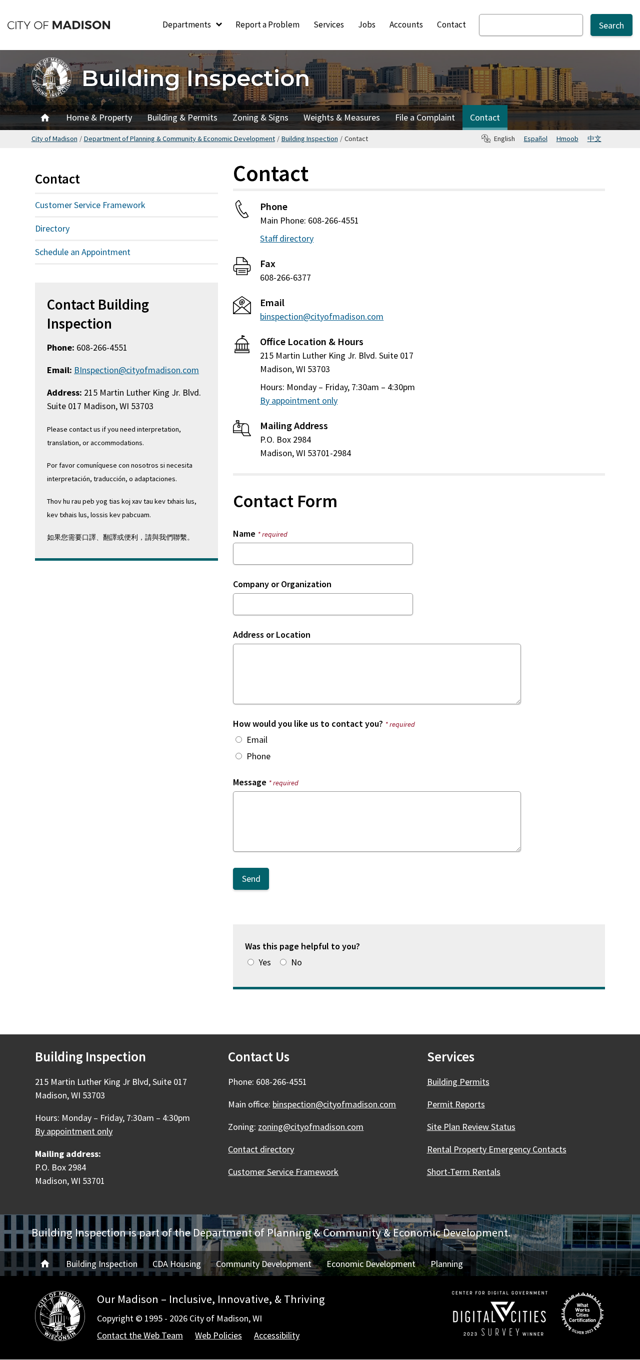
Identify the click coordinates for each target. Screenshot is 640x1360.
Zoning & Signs (260, 117)
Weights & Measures (342, 117)
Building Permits (458, 1081)
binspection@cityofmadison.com (322, 316)
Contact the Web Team (140, 1335)
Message (265, 782)
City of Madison (55, 138)
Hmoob (567, 138)
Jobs (367, 24)
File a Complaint (425, 117)
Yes (264, 962)
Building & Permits (182, 117)
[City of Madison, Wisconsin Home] (60, 1317)
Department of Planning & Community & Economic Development (179, 138)
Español (536, 138)
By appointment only (299, 400)
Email (257, 739)
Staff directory (287, 238)
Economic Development (371, 1263)
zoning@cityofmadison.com (311, 1126)
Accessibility (277, 1335)
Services (329, 24)
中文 (595, 138)
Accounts (406, 24)
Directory (52, 228)
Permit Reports (456, 1104)
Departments (187, 24)
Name (260, 533)
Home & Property (99, 117)
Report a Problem (268, 24)
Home (45, 117)
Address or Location (271, 634)
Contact (451, 24)
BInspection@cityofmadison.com (136, 370)
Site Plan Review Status (471, 1126)
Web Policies (218, 1335)
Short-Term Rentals (463, 1171)
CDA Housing (176, 1263)
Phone (258, 756)
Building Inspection (196, 78)
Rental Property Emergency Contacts (496, 1149)
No (296, 962)
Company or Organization (282, 584)
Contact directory (261, 1149)
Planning (446, 1263)
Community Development (264, 1263)
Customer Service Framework (90, 205)
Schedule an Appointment (82, 252)
